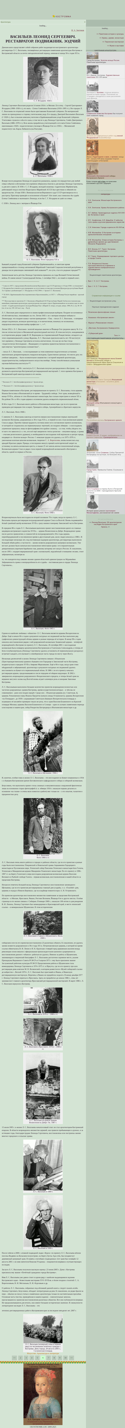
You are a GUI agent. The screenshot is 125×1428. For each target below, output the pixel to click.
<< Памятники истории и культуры (110, 34)
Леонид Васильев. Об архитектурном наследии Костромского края (107, 523)
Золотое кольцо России (110, 60)
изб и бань (102, 181)
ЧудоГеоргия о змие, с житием (105, 157)
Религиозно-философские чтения (101, 312)
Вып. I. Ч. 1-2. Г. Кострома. (98, 281)
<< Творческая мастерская (113, 42)
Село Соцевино (93, 489)
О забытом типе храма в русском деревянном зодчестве (106, 221)
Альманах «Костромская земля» (101, 317)
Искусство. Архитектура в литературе (43, 1353)
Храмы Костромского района (106, 208)
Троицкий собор (93, 403)
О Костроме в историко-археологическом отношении (104, 233)
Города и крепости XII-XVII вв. (106, 227)
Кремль (104, 527)
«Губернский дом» (95, 333)
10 (65, 1358)
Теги (116, 335)
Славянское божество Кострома (100, 113)
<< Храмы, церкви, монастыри (111, 38)
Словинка (105, 453)
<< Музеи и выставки (115, 46)
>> (71, 1358)
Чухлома (100, 92)
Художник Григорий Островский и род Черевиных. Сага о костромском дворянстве (43, 1421)
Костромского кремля (113, 420)
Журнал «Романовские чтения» (101, 323)
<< (14, 1358)
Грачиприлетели (110, 437)
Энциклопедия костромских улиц (103, 301)
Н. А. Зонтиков (77, 30)
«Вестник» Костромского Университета (103, 328)
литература (105, 194)
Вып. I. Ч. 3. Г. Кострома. (98, 286)
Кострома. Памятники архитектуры (102, 250)
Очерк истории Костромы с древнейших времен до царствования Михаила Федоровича (106, 242)
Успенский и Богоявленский (98, 176)
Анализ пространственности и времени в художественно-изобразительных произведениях (101, 266)
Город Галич (92, 470)
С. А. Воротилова (52, 440)
